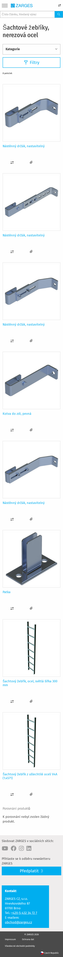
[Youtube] (5, 848)
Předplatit (30, 871)
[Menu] (5, 6)
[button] (12, 162)
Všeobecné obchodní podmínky (20, 946)
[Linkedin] (28, 848)
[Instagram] (21, 848)
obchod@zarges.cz (18, 922)
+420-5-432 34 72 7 (24, 913)
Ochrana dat (28, 939)
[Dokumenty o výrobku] (31, 162)
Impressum (10, 939)
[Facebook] (13, 848)
